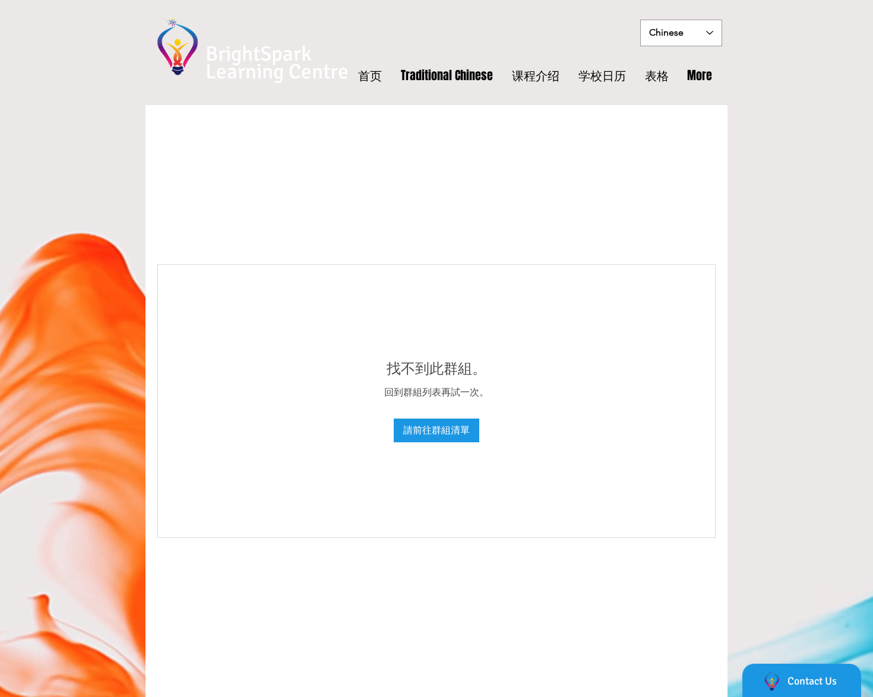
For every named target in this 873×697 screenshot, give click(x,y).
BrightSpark (258, 53)
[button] (657, 75)
